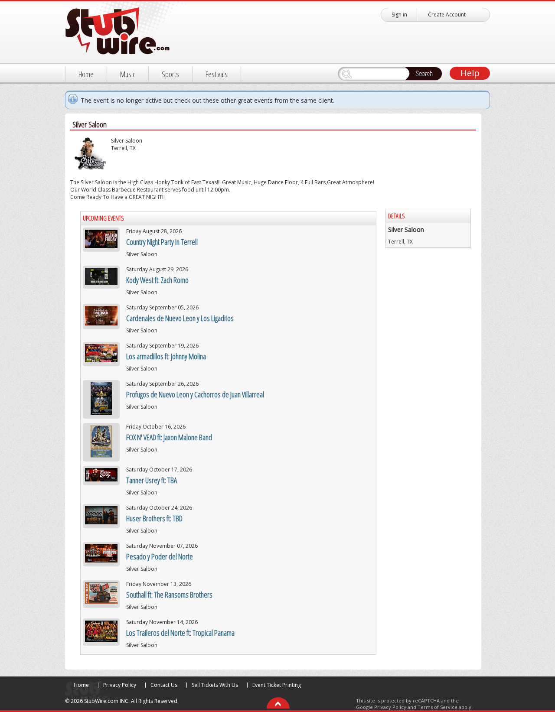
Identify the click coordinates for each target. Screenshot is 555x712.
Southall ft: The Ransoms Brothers (169, 594)
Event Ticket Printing (276, 685)
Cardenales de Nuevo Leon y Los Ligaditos (180, 318)
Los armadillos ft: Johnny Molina (166, 356)
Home (86, 74)
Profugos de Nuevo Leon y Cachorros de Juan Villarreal (195, 394)
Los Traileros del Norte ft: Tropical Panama (180, 632)
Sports (170, 74)
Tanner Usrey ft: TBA (151, 480)
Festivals (217, 74)
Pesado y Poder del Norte (159, 556)
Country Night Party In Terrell (162, 242)
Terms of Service (437, 707)
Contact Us (163, 685)
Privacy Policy (119, 685)
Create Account (447, 14)
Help (470, 73)
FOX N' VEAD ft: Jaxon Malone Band (169, 437)
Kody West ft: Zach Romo (157, 280)
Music (127, 74)
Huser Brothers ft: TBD (154, 518)
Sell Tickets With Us (215, 685)
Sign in (399, 14)
